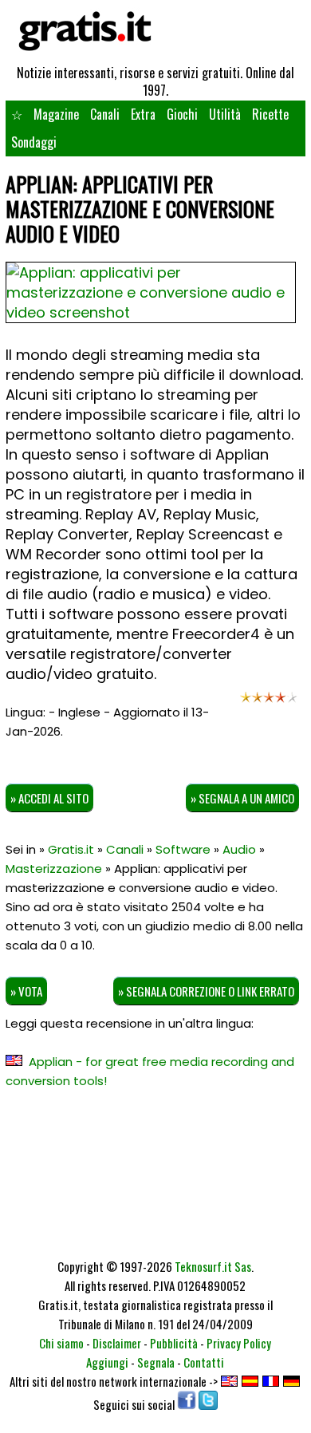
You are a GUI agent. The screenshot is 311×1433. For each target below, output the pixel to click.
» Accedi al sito (49, 798)
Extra (143, 114)
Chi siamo (61, 1343)
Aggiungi (107, 1362)
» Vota (26, 991)
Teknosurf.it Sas (213, 1266)
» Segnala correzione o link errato (206, 991)
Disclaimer (117, 1343)
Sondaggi (34, 142)
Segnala (156, 1362)
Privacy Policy (239, 1343)
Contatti (203, 1362)
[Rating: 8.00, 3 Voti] (268, 702)
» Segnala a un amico (242, 798)
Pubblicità (174, 1343)
